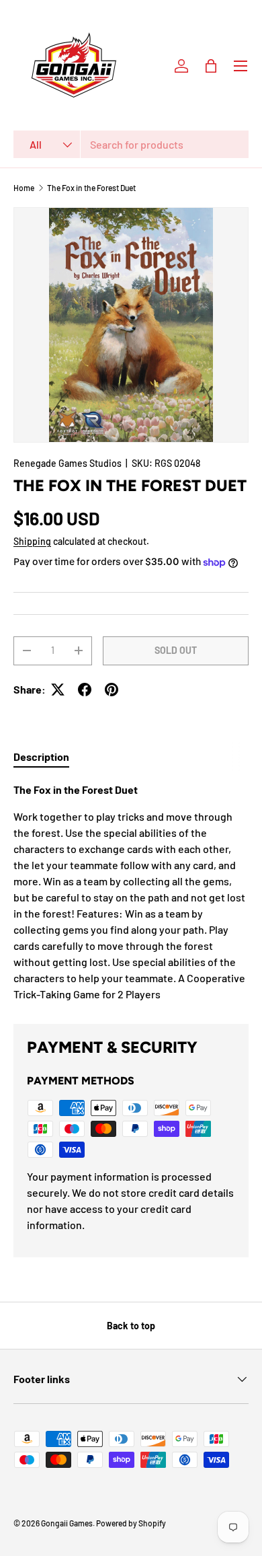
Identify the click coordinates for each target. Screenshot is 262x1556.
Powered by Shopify (131, 1523)
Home (23, 187)
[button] (211, 66)
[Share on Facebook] (84, 689)
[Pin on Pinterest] (111, 689)
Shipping (32, 541)
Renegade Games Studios (67, 463)
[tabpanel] (131, 892)
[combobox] (131, 144)
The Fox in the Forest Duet (91, 187)
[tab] (41, 756)
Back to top (131, 1325)
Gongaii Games (67, 1523)
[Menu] (240, 66)
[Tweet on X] (57, 689)
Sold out (176, 650)
